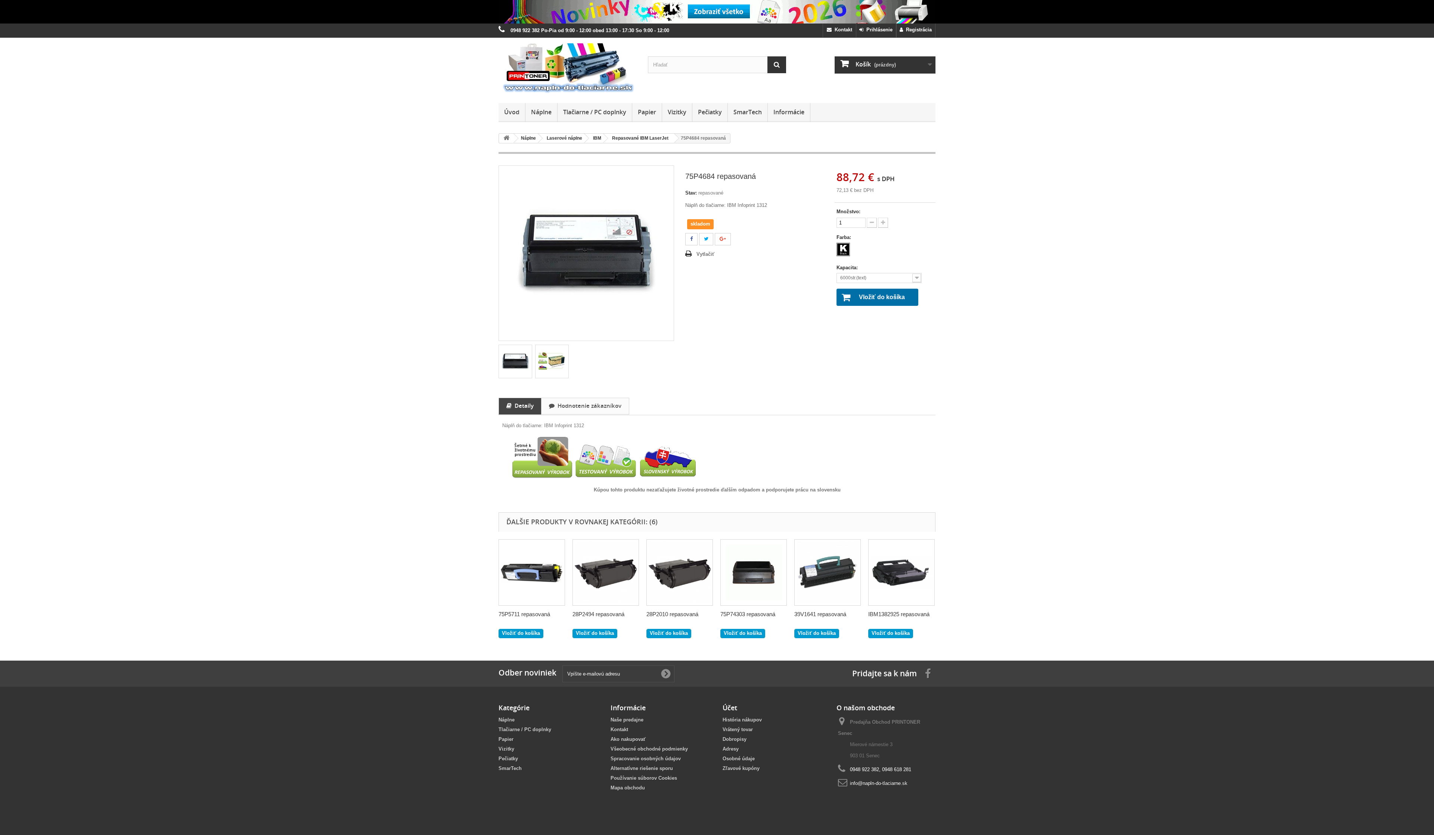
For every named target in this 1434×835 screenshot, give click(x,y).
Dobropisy (735, 739)
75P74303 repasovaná (747, 614)
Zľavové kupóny (741, 768)
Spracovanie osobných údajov (646, 758)
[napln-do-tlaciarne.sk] (568, 68)
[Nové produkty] (717, 12)
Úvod (511, 112)
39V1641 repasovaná (820, 614)
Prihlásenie (878, 29)
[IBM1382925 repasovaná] (901, 572)
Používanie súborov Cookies (644, 778)
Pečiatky (710, 112)
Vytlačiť (705, 254)
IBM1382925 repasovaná (898, 614)
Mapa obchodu (628, 788)
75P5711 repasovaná (524, 614)
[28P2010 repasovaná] (679, 572)
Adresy (731, 749)
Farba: (844, 237)
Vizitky (677, 112)
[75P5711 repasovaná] (532, 572)
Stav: (691, 193)
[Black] (843, 249)
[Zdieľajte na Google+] (723, 239)
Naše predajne (627, 720)
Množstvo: (848, 211)
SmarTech (747, 112)
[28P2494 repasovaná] (605, 572)
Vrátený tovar (738, 729)
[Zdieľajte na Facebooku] (691, 239)
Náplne (541, 112)
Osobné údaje (739, 758)
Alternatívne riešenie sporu (642, 768)
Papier (647, 112)
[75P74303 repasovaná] (753, 572)
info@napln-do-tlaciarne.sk (878, 783)
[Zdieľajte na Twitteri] (706, 239)
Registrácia (917, 29)
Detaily (523, 405)
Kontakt (842, 29)
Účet (730, 707)
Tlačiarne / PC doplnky (594, 112)
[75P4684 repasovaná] (515, 361)
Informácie (788, 112)
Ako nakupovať (628, 739)
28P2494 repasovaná (598, 614)
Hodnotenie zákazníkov (588, 405)
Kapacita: (847, 267)
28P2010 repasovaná (672, 614)
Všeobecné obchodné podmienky (649, 749)
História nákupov (742, 720)
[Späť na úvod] (506, 138)
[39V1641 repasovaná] (827, 572)
